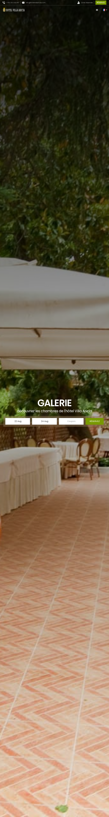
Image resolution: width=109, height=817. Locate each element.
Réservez (101, 2)
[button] (97, 10)
